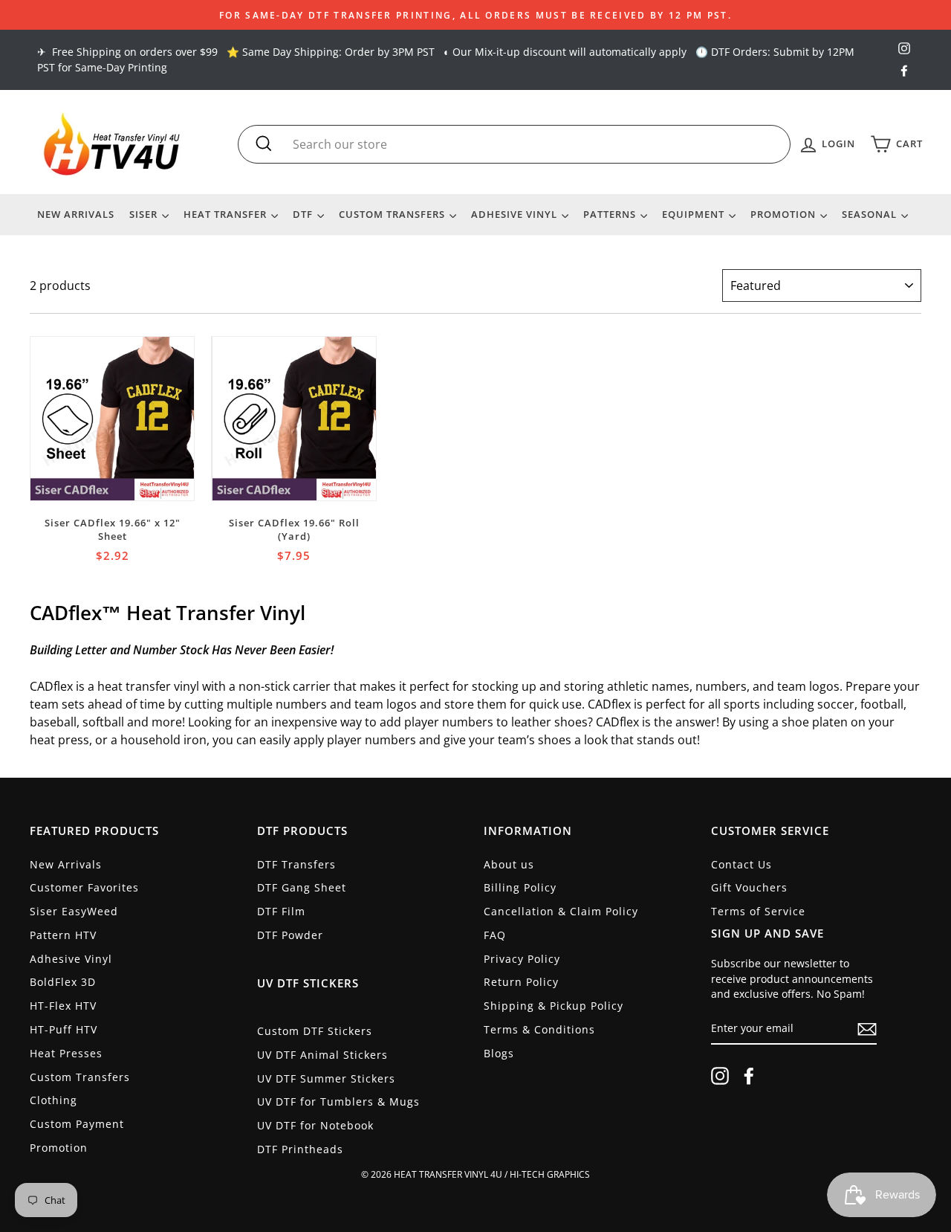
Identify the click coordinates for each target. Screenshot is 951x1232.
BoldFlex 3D (63, 982)
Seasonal (871, 214)
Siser (144, 214)
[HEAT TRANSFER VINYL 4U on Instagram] (720, 1076)
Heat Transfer (227, 214)
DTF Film (281, 911)
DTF (304, 214)
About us (509, 864)
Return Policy (521, 982)
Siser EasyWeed (74, 911)
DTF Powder (290, 935)
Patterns (611, 214)
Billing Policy (520, 887)
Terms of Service (758, 911)
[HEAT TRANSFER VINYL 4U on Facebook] (749, 1076)
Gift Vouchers (749, 887)
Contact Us (741, 864)
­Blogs (499, 1053)
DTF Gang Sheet (301, 887)
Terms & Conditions (539, 1029)
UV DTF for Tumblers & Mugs (338, 1101)
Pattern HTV (63, 935)
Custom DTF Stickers (314, 1031)
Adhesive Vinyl (515, 214)
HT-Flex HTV (63, 1006)
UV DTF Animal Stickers (322, 1055)
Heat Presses (66, 1053)
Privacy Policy (522, 959)
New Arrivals (75, 214)
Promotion (784, 214)
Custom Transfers (393, 214)
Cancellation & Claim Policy (561, 911)
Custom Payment (77, 1124)
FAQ (495, 935)
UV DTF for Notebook (315, 1125)
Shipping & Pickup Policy (553, 1006)
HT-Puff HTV (63, 1029)
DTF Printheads (300, 1149)
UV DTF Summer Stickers (326, 1078)
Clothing (53, 1100)
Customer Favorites (84, 887)
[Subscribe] (867, 1029)
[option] (475, 14)
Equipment (694, 214)
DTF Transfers (296, 864)
